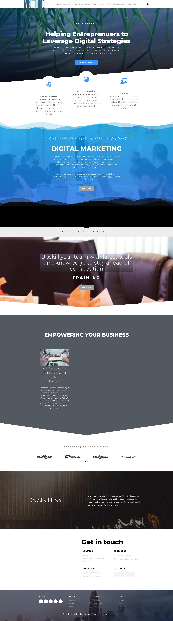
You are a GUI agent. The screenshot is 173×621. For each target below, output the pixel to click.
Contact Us (99, 4)
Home (58, 4)
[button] (85, 461)
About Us (132, 4)
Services (67, 4)
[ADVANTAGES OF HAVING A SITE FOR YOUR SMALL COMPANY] (54, 357)
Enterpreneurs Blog (116, 4)
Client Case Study (83, 4)
